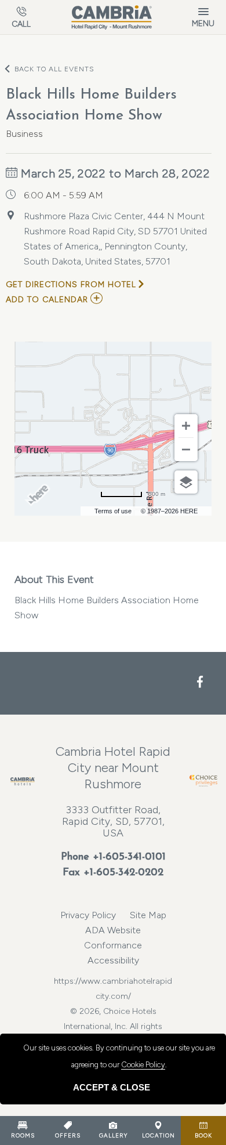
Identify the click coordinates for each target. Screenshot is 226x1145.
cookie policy (143, 1064)
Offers (68, 1135)
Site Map (148, 915)
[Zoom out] (186, 449)
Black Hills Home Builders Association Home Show (106, 597)
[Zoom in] (186, 425)
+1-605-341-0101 (129, 857)
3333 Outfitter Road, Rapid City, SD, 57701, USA (113, 821)
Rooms (23, 1135)
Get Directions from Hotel (71, 284)
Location (158, 1135)
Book (203, 1135)
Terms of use (113, 511)
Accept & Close (111, 1087)
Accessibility (113, 960)
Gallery (113, 1135)
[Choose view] (186, 482)
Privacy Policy (88, 915)
